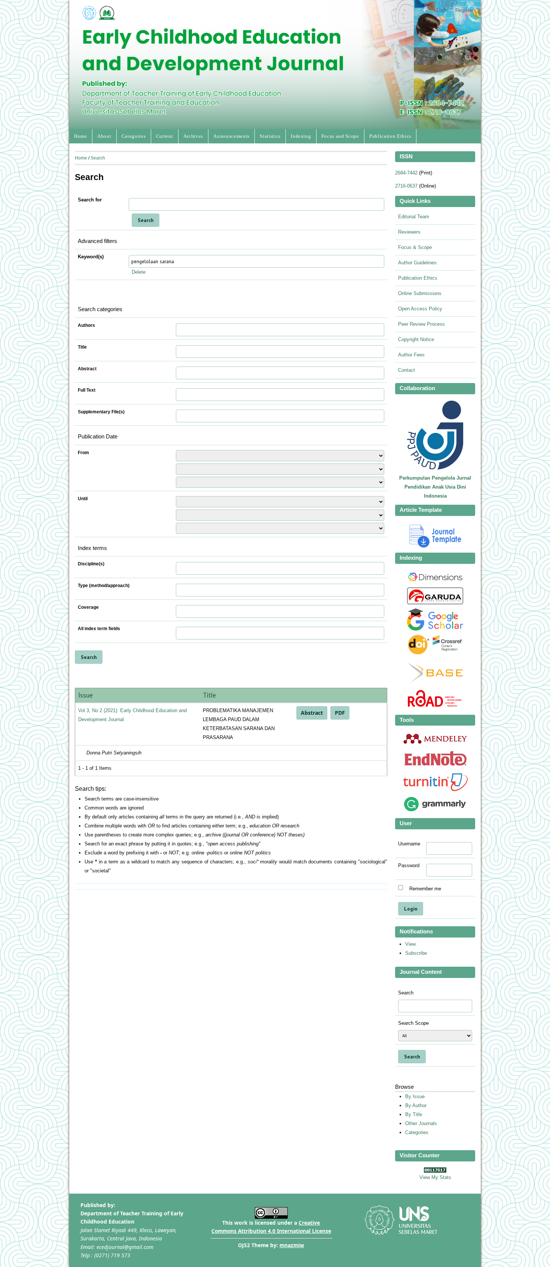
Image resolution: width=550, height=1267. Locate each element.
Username (409, 844)
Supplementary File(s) (101, 411)
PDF (340, 712)
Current (164, 136)
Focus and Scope (340, 136)
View (410, 944)
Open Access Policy (420, 309)
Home (80, 136)
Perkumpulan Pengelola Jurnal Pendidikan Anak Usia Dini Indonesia (435, 487)
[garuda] (435, 602)
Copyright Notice (416, 339)
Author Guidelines (417, 262)
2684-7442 (406, 173)
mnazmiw (291, 1245)
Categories (134, 136)
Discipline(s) (91, 563)
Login (442, 10)
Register (464, 10)
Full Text (86, 390)
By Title (413, 1114)
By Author (416, 1105)
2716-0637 (406, 186)
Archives (193, 136)
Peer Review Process (421, 324)
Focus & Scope (415, 247)
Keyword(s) (91, 256)
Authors (86, 325)
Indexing (301, 136)
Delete (139, 272)
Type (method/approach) (103, 585)
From (83, 452)
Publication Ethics (390, 136)
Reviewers (409, 232)
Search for (90, 200)
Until (83, 498)
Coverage (88, 607)
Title (82, 347)
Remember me (425, 888)
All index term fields (99, 628)
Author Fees (411, 355)
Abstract (87, 368)
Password (408, 865)
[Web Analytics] (435, 1171)
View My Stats (435, 1177)
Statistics (270, 136)
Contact (406, 370)
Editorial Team (413, 216)
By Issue (415, 1096)
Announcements (231, 136)
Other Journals (421, 1123)
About (104, 136)
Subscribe (416, 953)
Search (98, 157)
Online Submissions (419, 293)
